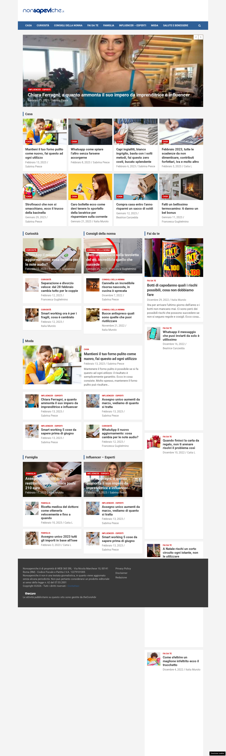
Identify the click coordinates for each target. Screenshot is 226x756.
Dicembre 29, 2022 (158, 299)
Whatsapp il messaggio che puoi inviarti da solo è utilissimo (181, 335)
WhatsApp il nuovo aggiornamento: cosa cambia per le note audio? (51, 259)
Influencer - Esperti (39, 90)
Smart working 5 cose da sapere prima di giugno (58, 431)
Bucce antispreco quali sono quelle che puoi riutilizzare (118, 317)
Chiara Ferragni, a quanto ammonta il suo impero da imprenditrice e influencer (59, 403)
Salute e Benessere (175, 25)
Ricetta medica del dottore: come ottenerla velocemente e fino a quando (60, 512)
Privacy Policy (123, 568)
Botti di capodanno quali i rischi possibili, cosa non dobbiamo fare (172, 290)
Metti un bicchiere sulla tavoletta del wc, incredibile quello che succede (112, 259)
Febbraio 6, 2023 (126, 166)
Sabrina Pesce (59, 100)
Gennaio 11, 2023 (172, 217)
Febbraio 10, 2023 (51, 522)
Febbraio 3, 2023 (171, 166)
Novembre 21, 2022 (113, 325)
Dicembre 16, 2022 (174, 344)
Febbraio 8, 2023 (80, 162)
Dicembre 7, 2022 (112, 295)
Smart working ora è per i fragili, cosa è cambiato (59, 315)
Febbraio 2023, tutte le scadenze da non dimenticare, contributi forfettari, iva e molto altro (180, 155)
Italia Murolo (101, 221)
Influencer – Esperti (132, 25)
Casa (28, 25)
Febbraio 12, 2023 (35, 268)
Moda (154, 25)
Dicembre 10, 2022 (174, 452)
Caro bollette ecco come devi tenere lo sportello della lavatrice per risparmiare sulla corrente (89, 210)
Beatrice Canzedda (127, 217)
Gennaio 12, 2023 (126, 213)
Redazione (121, 577)
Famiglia (108, 25)
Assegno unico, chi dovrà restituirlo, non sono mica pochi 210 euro (50, 483)
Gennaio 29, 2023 (35, 217)
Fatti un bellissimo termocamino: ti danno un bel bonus (180, 208)
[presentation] (196, 37)
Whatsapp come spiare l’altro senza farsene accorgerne (87, 153)
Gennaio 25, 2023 (96, 268)
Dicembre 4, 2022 (173, 669)
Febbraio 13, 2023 (38, 100)
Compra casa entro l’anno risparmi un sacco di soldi (134, 206)
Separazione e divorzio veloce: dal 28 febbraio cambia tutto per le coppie (59, 287)
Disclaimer (121, 573)
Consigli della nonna (68, 25)
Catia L (188, 166)
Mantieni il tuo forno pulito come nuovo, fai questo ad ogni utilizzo (44, 153)
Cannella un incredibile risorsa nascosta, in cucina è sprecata (118, 287)
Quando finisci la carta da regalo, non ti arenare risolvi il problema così (181, 444)
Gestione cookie (217, 753)
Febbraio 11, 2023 (35, 492)
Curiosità (43, 25)
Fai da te (92, 25)
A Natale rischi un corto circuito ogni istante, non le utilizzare (180, 552)
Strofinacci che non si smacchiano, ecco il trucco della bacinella (44, 208)
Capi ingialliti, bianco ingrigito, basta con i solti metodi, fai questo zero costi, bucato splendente (134, 155)
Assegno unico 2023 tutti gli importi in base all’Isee (59, 538)
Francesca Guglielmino (175, 221)
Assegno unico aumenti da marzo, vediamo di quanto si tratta (91, 95)
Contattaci (73, 585)
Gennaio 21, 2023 (81, 221)
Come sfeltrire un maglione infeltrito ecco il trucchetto (181, 661)
